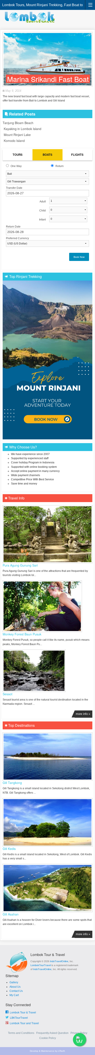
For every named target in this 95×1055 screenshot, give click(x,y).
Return (59, 166)
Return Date (13, 226)
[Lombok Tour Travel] (31, 17)
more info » (83, 714)
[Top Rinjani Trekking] (47, 360)
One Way (16, 166)
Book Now (79, 257)
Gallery (14, 982)
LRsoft (61, 1051)
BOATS (47, 154)
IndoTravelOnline (59, 961)
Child (42, 210)
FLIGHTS (77, 154)
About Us (15, 986)
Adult (43, 201)
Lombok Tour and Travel (23, 1023)
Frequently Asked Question (52, 1033)
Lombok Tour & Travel (22, 1012)
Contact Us (16, 991)
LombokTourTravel (40, 965)
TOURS (18, 154)
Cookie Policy (47, 1038)
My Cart (14, 995)
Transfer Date (14, 187)
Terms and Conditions (21, 1033)
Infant (42, 219)
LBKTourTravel (18, 1017)
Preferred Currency (17, 238)
